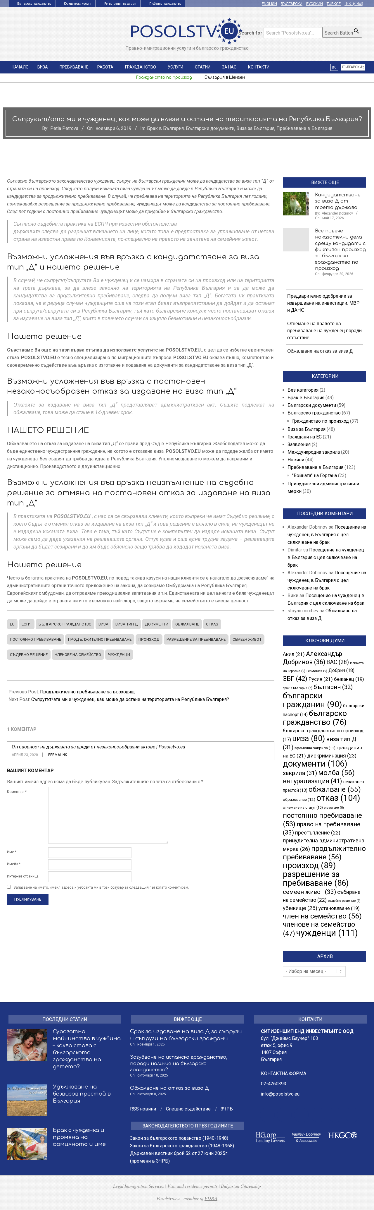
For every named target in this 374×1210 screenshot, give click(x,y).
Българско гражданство (314, 413)
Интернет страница (23, 876)
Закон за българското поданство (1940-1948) (179, 1138)
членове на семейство (78, 654)
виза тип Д (126, 624)
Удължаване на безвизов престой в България (82, 1094)
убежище (300, 908)
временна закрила (315, 748)
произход (149, 639)
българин (333, 686)
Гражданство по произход (320, 421)
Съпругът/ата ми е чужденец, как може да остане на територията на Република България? (130, 699)
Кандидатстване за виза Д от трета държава (338, 201)
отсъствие (334, 808)
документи (156, 624)
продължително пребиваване (99, 639)
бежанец (349, 679)
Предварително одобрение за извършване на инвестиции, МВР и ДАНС (323, 303)
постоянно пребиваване (35, 639)
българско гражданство (65, 624)
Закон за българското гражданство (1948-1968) (182, 1146)
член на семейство (322, 916)
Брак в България (165, 128)
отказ (212, 624)
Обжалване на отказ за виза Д (320, 351)
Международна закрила (314, 452)
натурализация (312, 781)
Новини (296, 459)
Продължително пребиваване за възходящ (87, 692)
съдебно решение (29, 654)
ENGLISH (269, 3)
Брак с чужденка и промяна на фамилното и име (79, 1137)
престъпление (317, 833)
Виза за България (255, 128)
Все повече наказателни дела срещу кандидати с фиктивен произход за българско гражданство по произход (340, 249)
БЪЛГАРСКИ (291, 3)
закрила (300, 773)
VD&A (211, 1198)
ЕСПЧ (27, 624)
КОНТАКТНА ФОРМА (283, 1073)
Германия (317, 671)
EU (12, 624)
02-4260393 (273, 1083)
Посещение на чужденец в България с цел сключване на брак (327, 534)
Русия (321, 679)
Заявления (299, 444)
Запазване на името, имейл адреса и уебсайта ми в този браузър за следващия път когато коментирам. (101, 887)
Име (11, 852)
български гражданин (312, 700)
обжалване (187, 624)
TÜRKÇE (334, 3)
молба (336, 772)
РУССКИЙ (314, 3)
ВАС (337, 662)
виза (103, 624)
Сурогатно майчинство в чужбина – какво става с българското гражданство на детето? (87, 1049)
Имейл (13, 864)
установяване (339, 908)
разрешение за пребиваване (196, 639)
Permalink (57, 755)
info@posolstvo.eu (280, 1094)
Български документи (210, 128)
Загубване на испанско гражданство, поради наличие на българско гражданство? (178, 1063)
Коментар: (17, 792)
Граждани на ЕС (305, 437)
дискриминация (331, 756)
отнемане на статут (303, 807)
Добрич (341, 670)
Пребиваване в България (304, 128)
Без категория (303, 390)
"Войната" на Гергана (314, 475)
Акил (294, 654)
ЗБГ (295, 678)
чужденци (119, 654)
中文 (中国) (353, 3)
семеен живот (247, 639)
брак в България (297, 688)
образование (299, 799)
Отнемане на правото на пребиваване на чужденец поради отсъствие (324, 330)
